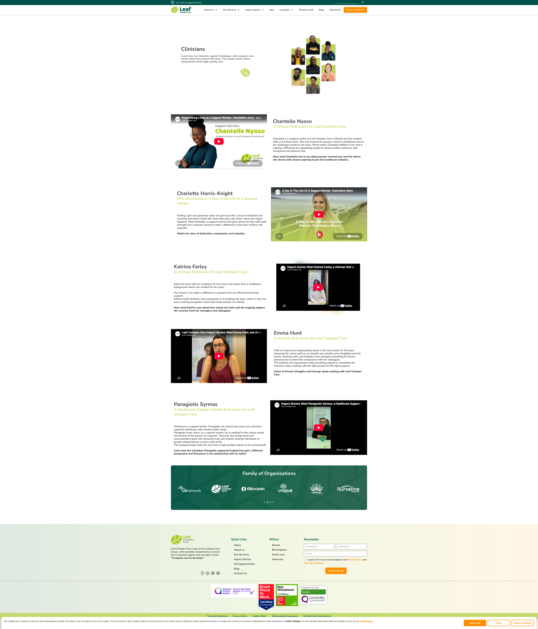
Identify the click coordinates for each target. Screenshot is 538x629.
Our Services (229, 9)
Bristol (276, 545)
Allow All (475, 623)
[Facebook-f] (202, 573)
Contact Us (335, 9)
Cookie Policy (259, 616)
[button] (264, 502)
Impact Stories (242, 559)
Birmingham (279, 549)
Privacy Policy (355, 559)
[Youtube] (218, 573)
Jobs (271, 9)
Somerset (277, 559)
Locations (285, 9)
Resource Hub (306, 9)
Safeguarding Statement (285, 616)
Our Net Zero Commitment (317, 616)
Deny (499, 623)
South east (278, 554)
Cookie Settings (522, 623)
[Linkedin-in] (207, 573)
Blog (321, 9)
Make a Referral (355, 9)
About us (209, 9)
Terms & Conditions (314, 563)
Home (237, 545)
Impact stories (252, 9)
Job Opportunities (244, 564)
